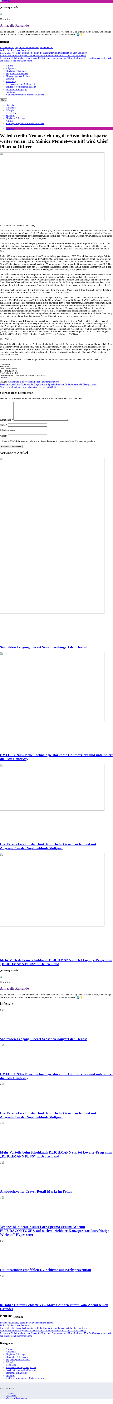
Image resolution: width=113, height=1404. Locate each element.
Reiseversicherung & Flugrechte (21, 84)
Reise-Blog (11, 81)
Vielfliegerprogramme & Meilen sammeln (25, 94)
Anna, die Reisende (14, 25)
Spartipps (10, 92)
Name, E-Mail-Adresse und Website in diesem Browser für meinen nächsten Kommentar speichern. (50, 441)
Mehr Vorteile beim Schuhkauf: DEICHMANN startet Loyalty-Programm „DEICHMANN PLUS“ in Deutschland (56, 962)
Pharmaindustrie (51, 381)
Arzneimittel (13, 381)
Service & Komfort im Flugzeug (21, 86)
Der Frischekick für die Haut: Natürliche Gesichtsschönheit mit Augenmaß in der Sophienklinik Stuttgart (48, 846)
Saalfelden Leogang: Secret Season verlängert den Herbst (26, 47)
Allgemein (11, 68)
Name (3, 425)
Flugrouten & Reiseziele (17, 73)
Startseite (10, 105)
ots (6, 378)
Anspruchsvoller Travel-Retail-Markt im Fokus (36, 1191)
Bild (22, 381)
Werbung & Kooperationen (16, 1398)
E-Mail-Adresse (8, 430)
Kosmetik (29, 381)
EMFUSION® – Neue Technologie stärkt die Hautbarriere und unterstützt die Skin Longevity (43, 53)
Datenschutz (11, 1396)
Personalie (39, 381)
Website (3, 435)
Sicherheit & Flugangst (16, 89)
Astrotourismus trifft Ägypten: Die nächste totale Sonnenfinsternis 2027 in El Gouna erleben (43, 55)
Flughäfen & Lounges (16, 71)
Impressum (10, 1393)
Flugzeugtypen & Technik (18, 76)
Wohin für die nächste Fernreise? (15, 50)
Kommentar (6, 420)
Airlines (9, 65)
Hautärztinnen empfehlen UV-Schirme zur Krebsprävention (45, 1270)
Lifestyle (10, 79)
